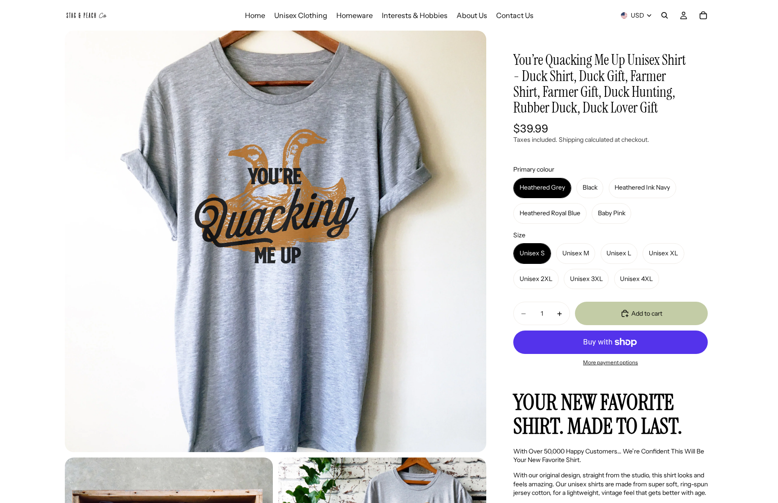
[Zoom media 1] (275, 241)
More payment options (610, 362)
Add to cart (646, 313)
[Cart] (703, 15)
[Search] (664, 15)
